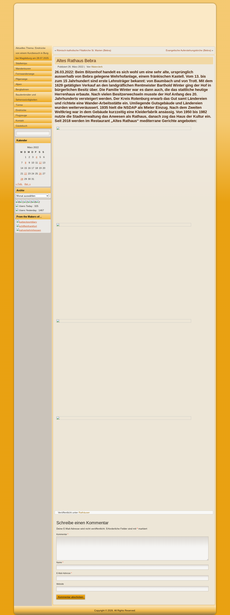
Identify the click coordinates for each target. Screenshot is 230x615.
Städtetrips (21, 63)
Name (59, 562)
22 (25, 173)
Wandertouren (23, 68)
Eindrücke (21, 110)
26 (40, 173)
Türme (19, 105)
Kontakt (20, 120)
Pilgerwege (21, 79)
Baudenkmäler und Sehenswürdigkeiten (26, 97)
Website (60, 584)
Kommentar (62, 534)
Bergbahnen (22, 89)
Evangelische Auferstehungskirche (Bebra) (188, 50)
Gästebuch (21, 125)
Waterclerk (97, 66)
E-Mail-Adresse (64, 573)
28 (22, 179)
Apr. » (27, 184)
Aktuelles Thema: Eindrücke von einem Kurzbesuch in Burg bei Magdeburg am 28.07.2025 (32, 53)
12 (40, 162)
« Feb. (19, 184)
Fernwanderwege (25, 73)
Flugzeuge (21, 115)
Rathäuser (84, 512)
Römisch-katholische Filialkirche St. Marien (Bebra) (84, 50)
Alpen (19, 84)
